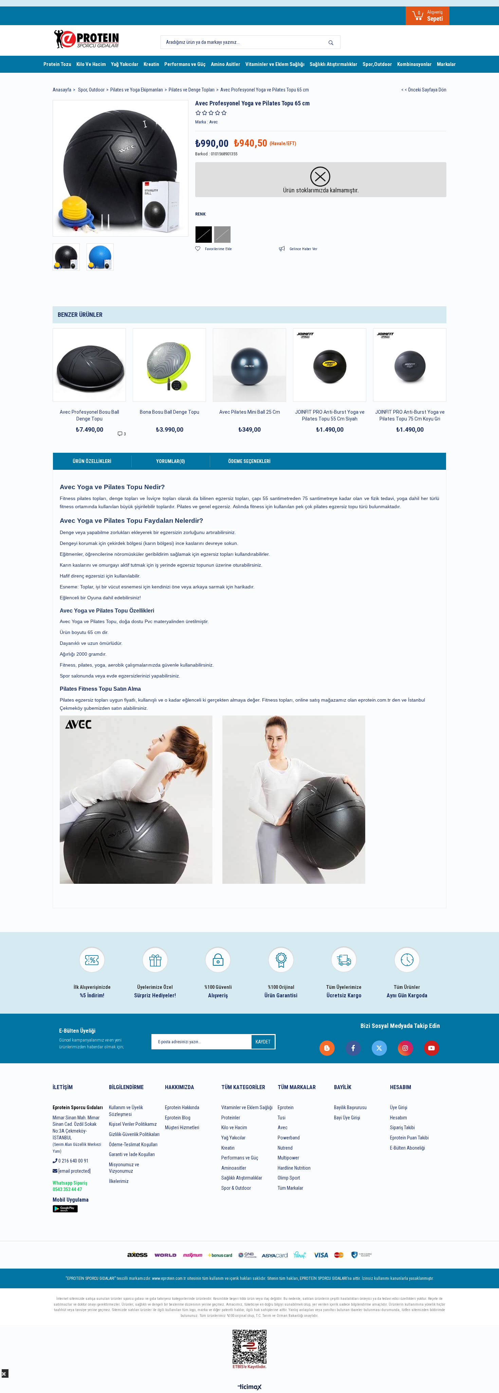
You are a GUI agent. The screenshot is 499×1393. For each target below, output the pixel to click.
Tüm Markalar (290, 1188)
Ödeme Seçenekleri (249, 461)
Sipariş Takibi (402, 1127)
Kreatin (151, 64)
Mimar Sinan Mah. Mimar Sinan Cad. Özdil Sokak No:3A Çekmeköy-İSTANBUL (77, 1134)
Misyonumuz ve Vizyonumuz (124, 1168)
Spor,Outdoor (377, 64)
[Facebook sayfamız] (354, 1048)
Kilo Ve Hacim (91, 64)
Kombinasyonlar (414, 64)
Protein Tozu (57, 64)
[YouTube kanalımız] (432, 1048)
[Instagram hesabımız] (406, 1048)
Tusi (281, 1117)
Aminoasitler (233, 1168)
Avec (283, 1127)
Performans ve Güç (185, 64)
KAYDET (263, 1042)
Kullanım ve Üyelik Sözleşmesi (126, 1111)
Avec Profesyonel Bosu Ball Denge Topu (89, 415)
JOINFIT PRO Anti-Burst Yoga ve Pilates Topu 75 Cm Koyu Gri (410, 415)
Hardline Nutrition (294, 1168)
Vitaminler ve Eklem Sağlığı (274, 64)
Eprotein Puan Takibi (409, 1137)
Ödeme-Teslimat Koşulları (133, 1144)
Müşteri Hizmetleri (182, 1127)
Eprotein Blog (177, 1117)
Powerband (289, 1137)
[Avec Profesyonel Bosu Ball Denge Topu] (89, 365)
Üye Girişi (398, 1107)
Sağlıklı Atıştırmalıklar (333, 64)
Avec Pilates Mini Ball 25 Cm (249, 412)
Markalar (446, 64)
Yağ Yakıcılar (124, 64)
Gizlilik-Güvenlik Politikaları (134, 1134)
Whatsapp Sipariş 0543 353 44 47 (70, 1186)
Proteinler (230, 1117)
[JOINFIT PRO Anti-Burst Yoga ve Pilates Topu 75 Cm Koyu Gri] (409, 365)
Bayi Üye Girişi (347, 1117)
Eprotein (286, 1107)
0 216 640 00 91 (73, 1161)
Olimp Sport (289, 1178)
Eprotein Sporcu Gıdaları (78, 1107)
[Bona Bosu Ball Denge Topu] (169, 365)
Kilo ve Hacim (234, 1127)
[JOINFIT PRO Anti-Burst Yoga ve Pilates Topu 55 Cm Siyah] (329, 365)
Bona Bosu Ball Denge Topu (169, 412)
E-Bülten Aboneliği (407, 1148)
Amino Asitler (225, 64)
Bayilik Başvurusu (350, 1107)
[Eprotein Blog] (327, 1048)
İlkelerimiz (119, 1181)
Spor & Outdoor (236, 1188)
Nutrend (285, 1148)
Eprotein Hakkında (182, 1107)
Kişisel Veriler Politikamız (133, 1124)
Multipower (288, 1157)
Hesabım (398, 1117)
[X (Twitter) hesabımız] (380, 1048)
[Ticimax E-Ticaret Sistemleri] (250, 1387)
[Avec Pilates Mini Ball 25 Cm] (249, 365)
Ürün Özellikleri (92, 461)
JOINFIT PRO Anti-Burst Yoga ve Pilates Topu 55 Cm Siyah (330, 415)
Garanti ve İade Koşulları (132, 1154)
